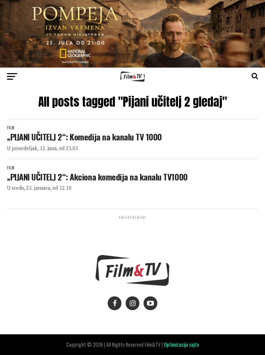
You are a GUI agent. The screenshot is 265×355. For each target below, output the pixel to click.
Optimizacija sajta (181, 344)
